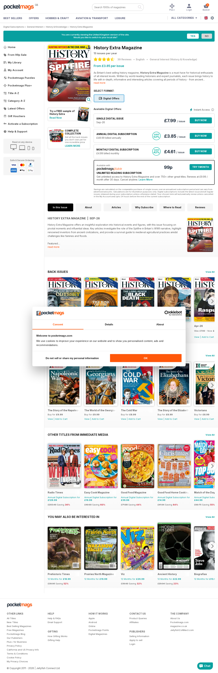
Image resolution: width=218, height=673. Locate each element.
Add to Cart (208, 337)
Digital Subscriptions (13, 27)
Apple (92, 618)
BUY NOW (201, 120)
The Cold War (129, 410)
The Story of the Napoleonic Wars (63, 410)
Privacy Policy (14, 645)
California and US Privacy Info (23, 649)
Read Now (56, 117)
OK (146, 358)
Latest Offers (16, 108)
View (196, 337)
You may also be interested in (73, 516)
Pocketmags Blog (16, 634)
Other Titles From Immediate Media (78, 434)
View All (210, 271)
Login (132, 644)
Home (11, 47)
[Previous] (50, 301)
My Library (14, 62)
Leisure (120, 18)
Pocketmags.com (179, 622)
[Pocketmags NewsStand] (20, 6)
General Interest (35, 27)
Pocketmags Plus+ (20, 85)
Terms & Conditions (17, 653)
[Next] (212, 301)
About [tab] (160, 324)
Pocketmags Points (99, 630)
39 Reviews (124, 59)
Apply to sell (135, 640)
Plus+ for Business (17, 641)
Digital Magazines (98, 634)
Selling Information (139, 636)
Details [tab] (109, 324)
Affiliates (134, 622)
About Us (175, 618)
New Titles (12, 622)
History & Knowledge (56, 27)
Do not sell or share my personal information (72, 358)
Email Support (55, 622)
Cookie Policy (14, 657)
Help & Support (17, 131)
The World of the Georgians (100, 410)
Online (92, 626)
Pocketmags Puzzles (21, 77)
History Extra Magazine (81, 27)
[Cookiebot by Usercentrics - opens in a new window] (167, 313)
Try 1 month (200, 166)
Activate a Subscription (23, 123)
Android (93, 622)
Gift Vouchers (16, 116)
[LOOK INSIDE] (69, 100)
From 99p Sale (17, 54)
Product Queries (138, 618)
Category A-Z (16, 100)
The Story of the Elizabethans (173, 410)
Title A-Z (13, 93)
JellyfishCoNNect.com (182, 630)
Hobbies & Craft (57, 18)
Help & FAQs (54, 618)
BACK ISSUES (58, 271)
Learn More (146, 179)
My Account (15, 70)
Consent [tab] (58, 324)
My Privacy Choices (17, 661)
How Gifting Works (57, 636)
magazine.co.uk (178, 626)
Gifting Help (54, 640)
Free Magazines (15, 630)
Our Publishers (14, 638)
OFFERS (34, 18)
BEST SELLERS (12, 18)
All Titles (11, 618)
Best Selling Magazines (19, 626)
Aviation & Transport (92, 18)
